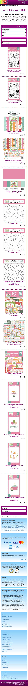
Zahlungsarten (5, 667)
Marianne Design (10, 527)
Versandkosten (18, 516)
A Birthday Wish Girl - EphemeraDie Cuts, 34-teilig (14, 374)
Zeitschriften (4, 651)
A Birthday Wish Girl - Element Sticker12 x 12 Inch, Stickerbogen (14, 343)
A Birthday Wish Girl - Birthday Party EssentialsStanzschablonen (14, 467)
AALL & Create (14, 526)
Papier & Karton (5, 634)
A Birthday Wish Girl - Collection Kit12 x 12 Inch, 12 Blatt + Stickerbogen (14, 161)
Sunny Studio (21, 530)
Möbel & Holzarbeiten (6, 624)
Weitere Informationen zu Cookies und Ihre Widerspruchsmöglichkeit (16, 684)
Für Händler (4, 660)
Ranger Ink (17, 527)
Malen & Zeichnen (6, 618)
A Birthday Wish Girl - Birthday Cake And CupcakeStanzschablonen (14, 499)
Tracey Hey (23, 523)
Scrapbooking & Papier (7, 616)
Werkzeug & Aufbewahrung (7, 648)
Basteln (3, 621)
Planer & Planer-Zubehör (7, 635)
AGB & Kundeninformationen (8, 677)
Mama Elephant (13, 525)
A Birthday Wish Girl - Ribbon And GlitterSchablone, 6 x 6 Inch (14, 222)
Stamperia (8, 530)
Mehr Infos (23, 559)
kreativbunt (7, 5)
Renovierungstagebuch (7, 626)
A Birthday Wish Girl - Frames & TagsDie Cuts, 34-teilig (14, 314)
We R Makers (13, 530)
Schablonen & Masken (6, 641)
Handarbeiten (5, 623)
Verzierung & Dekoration (7, 642)
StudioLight (20, 528)
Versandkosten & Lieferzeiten (8, 665)
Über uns (4, 664)
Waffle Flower (17, 523)
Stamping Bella (21, 526)
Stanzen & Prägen (6, 639)
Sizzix (16, 528)
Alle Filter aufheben (21, 27)
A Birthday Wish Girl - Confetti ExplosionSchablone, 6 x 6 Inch (14, 251)
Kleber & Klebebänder (6, 646)
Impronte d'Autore (5, 525)
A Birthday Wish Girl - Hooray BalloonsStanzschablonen (14, 435)
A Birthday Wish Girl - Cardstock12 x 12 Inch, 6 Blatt (14, 192)
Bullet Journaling (5, 619)
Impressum (4, 675)
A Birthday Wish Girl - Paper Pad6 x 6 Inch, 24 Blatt (14, 132)
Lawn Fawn (4, 527)
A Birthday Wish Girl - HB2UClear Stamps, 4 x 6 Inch (14, 70)
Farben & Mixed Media (6, 644)
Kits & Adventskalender (7, 649)
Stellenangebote (5, 662)
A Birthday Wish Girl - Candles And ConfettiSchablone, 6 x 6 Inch (14, 283)
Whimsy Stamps (7, 526)
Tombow (4, 530)
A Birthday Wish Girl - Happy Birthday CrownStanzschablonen (14, 405)
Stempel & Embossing (6, 637)
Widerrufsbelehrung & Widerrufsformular (10, 678)
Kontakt (3, 659)
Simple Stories (12, 528)
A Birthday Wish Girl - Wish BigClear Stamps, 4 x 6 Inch (14, 101)
